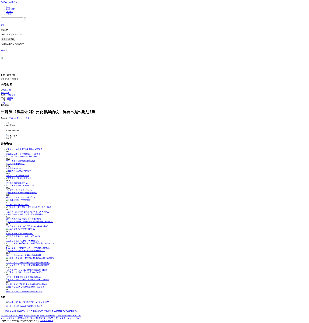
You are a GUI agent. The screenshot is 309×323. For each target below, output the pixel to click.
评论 (13, 9)
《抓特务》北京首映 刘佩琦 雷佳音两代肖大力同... (27, 212)
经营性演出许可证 (47, 316)
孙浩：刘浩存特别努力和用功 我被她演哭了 (24, 255)
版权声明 (30, 311)
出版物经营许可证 (31, 316)
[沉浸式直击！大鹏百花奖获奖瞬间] (21, 156)
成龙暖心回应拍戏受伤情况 (17, 176)
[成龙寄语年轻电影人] (15, 164)
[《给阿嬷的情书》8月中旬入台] (20, 185)
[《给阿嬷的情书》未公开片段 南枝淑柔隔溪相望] (27, 265)
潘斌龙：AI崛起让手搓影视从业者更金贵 (23, 154)
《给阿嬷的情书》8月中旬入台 (19, 190)
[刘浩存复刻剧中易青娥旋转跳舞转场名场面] (25, 287)
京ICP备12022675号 (47, 318)
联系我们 (39, 311)
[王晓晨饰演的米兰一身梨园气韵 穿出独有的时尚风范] (29, 222)
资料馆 (9, 14)
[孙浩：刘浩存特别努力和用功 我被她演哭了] (25, 251)
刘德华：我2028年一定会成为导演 (20, 197)
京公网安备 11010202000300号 (68, 318)
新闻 (8, 9)
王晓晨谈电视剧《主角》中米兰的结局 (22, 241)
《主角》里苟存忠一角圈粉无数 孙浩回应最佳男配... (28, 263)
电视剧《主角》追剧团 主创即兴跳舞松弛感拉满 (26, 284)
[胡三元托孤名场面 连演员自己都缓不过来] (24, 214)
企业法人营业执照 (8, 318)
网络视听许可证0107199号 (12, 316)
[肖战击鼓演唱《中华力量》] (18, 200)
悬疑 (9, 95)
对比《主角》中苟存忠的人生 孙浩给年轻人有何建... (28, 248)
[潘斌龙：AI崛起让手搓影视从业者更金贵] (24, 149)
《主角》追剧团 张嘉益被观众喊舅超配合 (23, 277)
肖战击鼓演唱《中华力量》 (17, 205)
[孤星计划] (6, 90)
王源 (9, 100)
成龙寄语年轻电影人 (14, 168)
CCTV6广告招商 (70, 311)
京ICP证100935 (46, 321)
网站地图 (13, 311)
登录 (3, 39)
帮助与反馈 (48, 311)
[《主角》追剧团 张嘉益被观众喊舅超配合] (24, 272)
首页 (8, 7)
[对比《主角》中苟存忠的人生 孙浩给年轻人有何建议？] (30, 243)
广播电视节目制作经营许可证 (68, 316)
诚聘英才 (22, 311)
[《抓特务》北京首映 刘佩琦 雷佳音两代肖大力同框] (28, 207)
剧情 (13, 95)
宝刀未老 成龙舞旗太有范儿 (17, 183)
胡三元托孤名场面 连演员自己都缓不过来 (23, 219)
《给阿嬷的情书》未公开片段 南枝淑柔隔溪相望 (26, 270)
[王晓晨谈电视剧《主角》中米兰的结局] (23, 236)
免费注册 (10, 39)
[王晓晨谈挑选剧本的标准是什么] (20, 229)
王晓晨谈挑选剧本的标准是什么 (19, 234)
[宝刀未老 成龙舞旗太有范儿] (18, 178)
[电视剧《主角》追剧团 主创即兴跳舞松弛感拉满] (27, 280)
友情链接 (58, 311)
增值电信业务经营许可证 (27, 318)
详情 (3, 103)
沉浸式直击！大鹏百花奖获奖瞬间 (20, 161)
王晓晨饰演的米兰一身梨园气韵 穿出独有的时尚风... (28, 226)
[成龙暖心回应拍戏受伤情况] (18, 171)
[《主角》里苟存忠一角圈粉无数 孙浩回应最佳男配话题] (30, 258)
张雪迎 (27, 118)
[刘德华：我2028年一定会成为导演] (21, 193)
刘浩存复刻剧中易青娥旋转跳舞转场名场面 (24, 292)
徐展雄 (10, 98)
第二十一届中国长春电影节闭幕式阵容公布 (24, 306)
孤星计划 (5, 93)
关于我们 (5, 311)
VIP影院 (9, 12)
